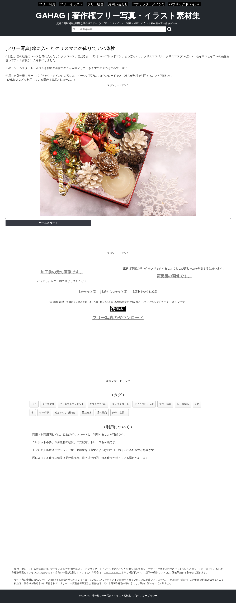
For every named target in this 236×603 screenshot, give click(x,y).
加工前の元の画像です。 (62, 272)
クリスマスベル (97, 404)
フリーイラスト (71, 4)
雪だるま (87, 412)
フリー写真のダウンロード (118, 317)
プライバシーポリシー (145, 595)
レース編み (183, 404)
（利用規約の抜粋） (178, 579)
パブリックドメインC (185, 4)
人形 (197, 404)
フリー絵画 (95, 4)
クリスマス (48, 404)
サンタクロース (120, 404)
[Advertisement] (118, 98)
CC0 (60, 568)
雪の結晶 (102, 412)
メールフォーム (112, 572)
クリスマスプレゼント (72, 404)
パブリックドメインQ (148, 4)
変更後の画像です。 (174, 276)
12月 (34, 404)
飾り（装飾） (119, 412)
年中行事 (44, 412)
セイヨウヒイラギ (144, 404)
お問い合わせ (118, 4)
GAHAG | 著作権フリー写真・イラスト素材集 (118, 15)
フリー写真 (47, 4)
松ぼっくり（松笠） (65, 412)
